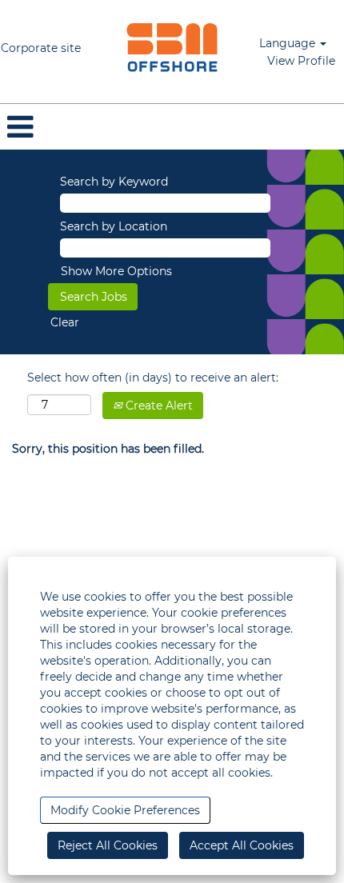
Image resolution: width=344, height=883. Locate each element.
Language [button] (288, 43)
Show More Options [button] (116, 271)
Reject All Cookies (108, 845)
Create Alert (157, 405)
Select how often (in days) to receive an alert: (152, 377)
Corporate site (41, 48)
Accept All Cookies (242, 845)
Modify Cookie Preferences (125, 810)
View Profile (301, 61)
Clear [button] (64, 322)
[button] (172, 127)
